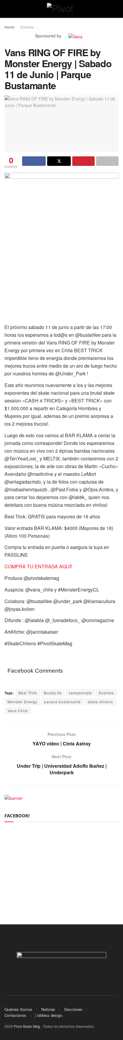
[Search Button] (116, 9)
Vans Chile (17, 710)
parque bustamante (62, 701)
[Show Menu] (7, 9)
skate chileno (100, 701)
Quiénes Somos (18, 1009)
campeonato (80, 692)
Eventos (27, 26)
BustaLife (53, 692)
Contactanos (15, 1015)
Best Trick (28, 692)
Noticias (48, 1009)
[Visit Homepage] (61, 9)
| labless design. (49, 1015)
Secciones (73, 1009)
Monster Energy (22, 701)
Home (9, 26)
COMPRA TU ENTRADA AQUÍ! (38, 566)
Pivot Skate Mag (27, 1026)
